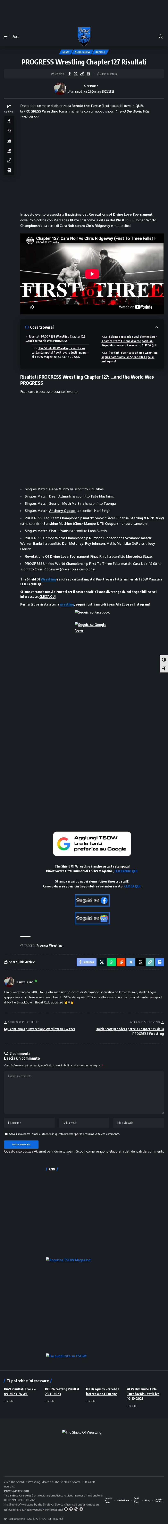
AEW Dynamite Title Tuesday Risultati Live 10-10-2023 (143, 1394)
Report (100, 52)
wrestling (67, 604)
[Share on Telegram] (9, 150)
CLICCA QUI (47, 596)
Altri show (82, 52)
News (65, 52)
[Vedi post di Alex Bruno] (60, 89)
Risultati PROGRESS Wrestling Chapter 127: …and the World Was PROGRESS (55, 338)
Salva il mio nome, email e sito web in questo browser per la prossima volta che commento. (64, 1134)
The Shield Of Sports (68, 1482)
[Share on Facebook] (69, 73)
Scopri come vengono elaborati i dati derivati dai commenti (119, 1151)
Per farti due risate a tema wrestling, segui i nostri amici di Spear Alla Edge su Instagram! (129, 357)
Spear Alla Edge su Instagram (128, 604)
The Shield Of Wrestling (19, 1504)
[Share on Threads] (140, 962)
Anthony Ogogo (62, 511)
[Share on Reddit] (9, 140)
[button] (7, 36)
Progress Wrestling (49, 945)
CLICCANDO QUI (31, 584)
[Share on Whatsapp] (9, 131)
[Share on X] (76, 73)
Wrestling (48, 579)
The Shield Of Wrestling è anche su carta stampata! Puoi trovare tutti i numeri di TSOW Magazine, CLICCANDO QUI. (60, 352)
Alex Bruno (91, 86)
